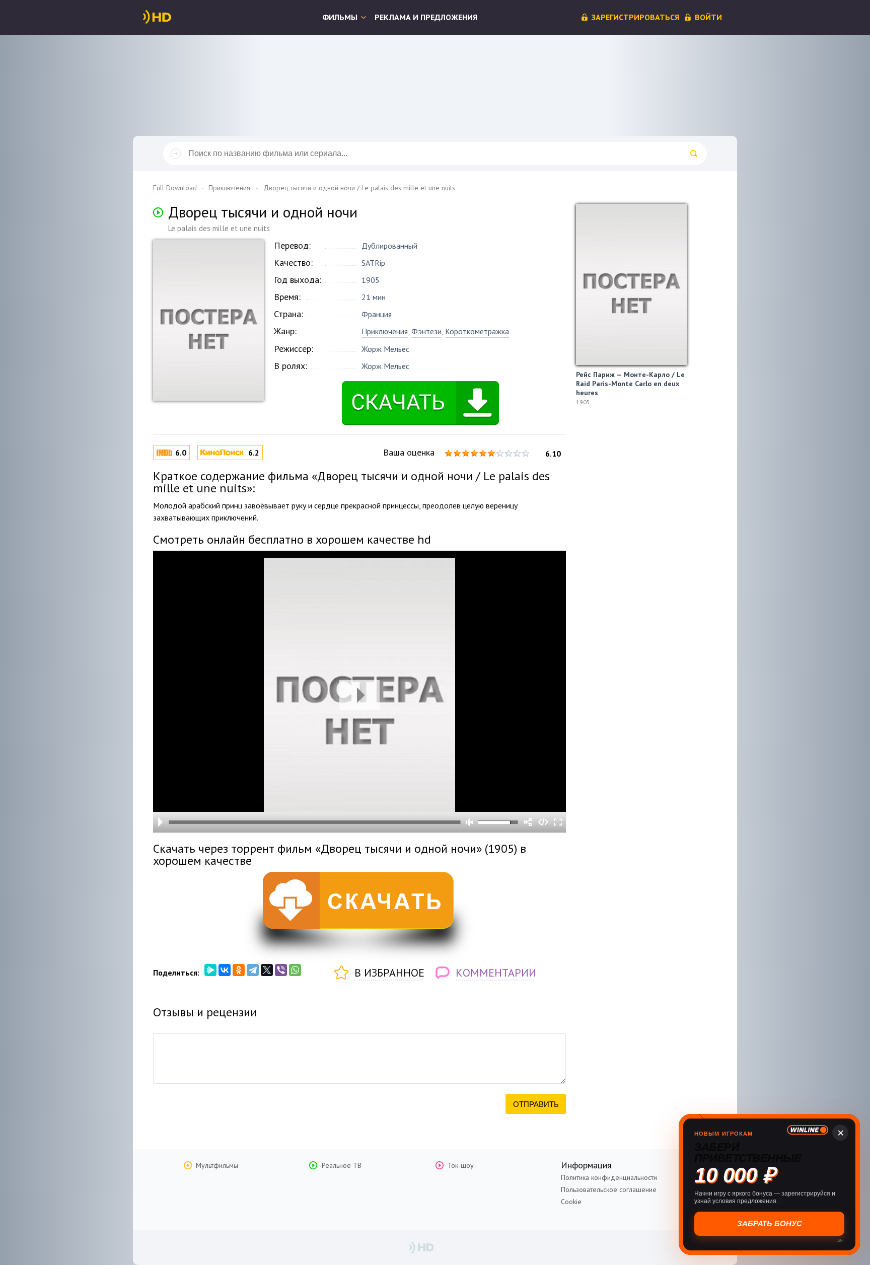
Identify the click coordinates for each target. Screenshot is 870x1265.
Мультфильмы (217, 1165)
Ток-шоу (461, 1165)
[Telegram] (253, 970)
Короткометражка (477, 331)
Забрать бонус (769, 1223)
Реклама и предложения (426, 17)
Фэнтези (426, 331)
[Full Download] (173, 17)
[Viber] (281, 970)
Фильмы (339, 17)
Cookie (571, 1201)
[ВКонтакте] (225, 970)
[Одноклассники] (239, 970)
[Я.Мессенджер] (210, 970)
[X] (267, 970)
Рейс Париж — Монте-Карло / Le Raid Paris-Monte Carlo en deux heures (630, 383)
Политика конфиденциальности (609, 1177)
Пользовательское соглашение (609, 1189)
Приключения (384, 331)
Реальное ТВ (341, 1165)
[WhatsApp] (295, 970)
